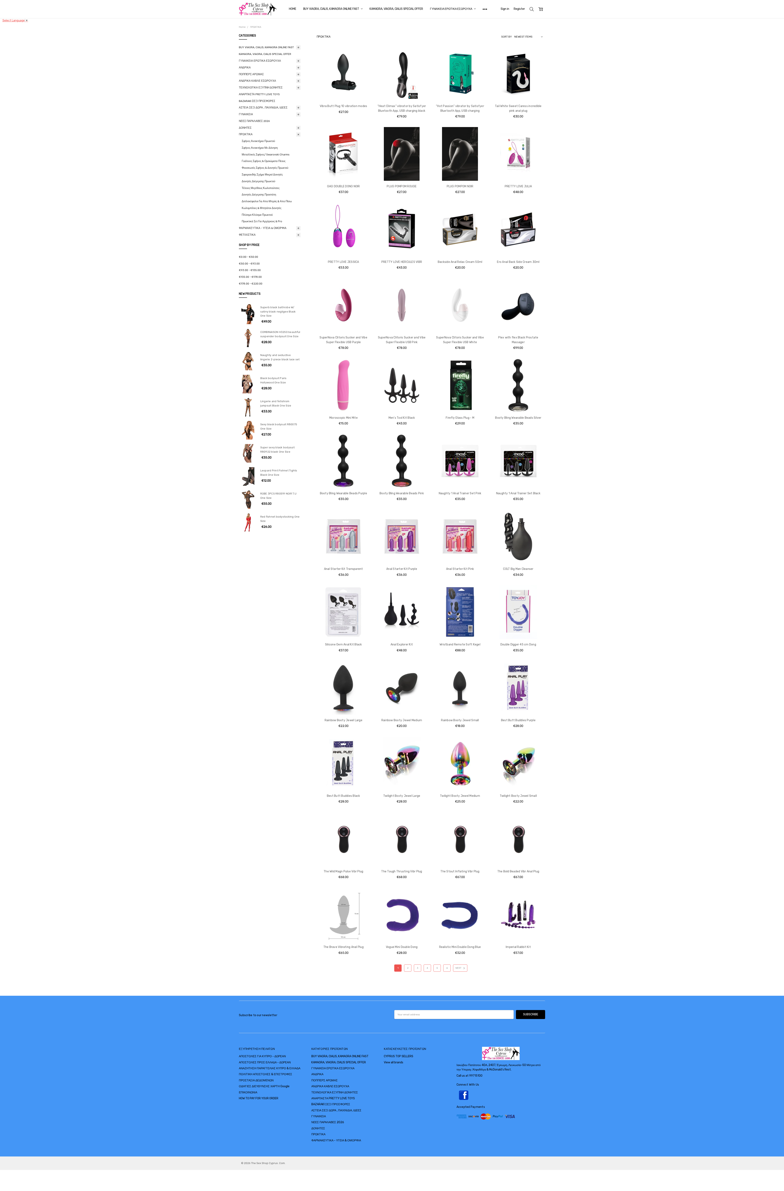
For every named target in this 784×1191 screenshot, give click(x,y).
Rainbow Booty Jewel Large (343, 720)
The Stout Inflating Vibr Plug (459, 871)
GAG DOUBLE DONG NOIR (343, 186)
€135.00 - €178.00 (250, 276)
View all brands (393, 1062)
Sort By (506, 36)
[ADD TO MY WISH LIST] (363, 60)
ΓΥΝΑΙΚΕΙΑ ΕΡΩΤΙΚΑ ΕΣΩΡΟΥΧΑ (451, 9)
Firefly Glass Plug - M (460, 418)
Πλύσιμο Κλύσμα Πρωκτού (257, 214)
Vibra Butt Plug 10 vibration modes (343, 106)
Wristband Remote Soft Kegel (460, 644)
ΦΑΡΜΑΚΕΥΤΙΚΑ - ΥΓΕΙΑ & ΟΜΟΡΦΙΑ (262, 228)
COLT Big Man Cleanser (518, 569)
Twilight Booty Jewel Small (518, 796)
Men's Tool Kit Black (402, 418)
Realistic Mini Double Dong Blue (460, 947)
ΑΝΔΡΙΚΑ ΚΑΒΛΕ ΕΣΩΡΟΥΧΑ (257, 80)
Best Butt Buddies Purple (518, 720)
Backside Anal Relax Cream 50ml (460, 262)
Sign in (505, 9)
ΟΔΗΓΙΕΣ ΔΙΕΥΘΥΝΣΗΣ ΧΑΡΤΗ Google (264, 1086)
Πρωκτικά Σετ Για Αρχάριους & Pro (262, 221)
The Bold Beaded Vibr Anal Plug (518, 871)
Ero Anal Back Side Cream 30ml (518, 262)
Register (519, 9)
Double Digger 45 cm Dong (518, 644)
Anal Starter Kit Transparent (343, 569)
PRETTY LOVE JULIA (518, 186)
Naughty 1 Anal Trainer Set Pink (460, 493)
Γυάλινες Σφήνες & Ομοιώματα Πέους (263, 161)
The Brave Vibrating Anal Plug (343, 947)
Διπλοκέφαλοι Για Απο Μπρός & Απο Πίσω (267, 201)
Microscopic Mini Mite (343, 418)
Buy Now (343, 92)
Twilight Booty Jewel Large (401, 796)
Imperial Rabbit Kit (518, 947)
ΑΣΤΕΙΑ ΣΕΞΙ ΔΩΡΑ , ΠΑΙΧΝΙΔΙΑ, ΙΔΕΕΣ (263, 107)
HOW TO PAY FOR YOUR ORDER (258, 1098)
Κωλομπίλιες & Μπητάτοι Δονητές (261, 208)
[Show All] (485, 9)
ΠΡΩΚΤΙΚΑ (246, 134)
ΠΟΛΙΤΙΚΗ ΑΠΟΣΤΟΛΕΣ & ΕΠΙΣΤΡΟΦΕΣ (265, 1074)
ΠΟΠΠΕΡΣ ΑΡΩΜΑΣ (251, 74)
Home (292, 9)
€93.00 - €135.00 (250, 270)
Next (458, 968)
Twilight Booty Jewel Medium (460, 796)
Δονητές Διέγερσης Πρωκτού (258, 181)
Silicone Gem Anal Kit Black (343, 644)
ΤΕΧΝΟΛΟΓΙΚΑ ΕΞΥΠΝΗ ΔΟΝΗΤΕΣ (261, 87)
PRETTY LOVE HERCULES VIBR (401, 262)
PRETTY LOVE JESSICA (343, 262)
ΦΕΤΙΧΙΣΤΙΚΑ (247, 234)
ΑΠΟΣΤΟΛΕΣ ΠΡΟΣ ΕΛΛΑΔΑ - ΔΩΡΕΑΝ (265, 1062)
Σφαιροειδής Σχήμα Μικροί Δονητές (262, 174)
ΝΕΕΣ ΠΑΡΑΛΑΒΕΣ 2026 (254, 121)
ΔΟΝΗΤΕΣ (245, 127)
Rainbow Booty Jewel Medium (401, 720)
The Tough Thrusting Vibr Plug (401, 871)
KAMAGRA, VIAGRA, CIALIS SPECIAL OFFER (396, 9)
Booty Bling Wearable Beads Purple (343, 493)
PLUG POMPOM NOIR (460, 186)
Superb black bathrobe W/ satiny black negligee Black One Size (278, 311)
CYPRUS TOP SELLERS (398, 1056)
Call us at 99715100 (469, 1075)
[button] (501, 1095)
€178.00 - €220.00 (250, 283)
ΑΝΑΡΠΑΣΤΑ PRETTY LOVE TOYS (259, 94)
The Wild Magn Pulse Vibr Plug (343, 871)
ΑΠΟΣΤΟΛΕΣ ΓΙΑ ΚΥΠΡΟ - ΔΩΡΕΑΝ (262, 1056)
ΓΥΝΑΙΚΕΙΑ (246, 114)
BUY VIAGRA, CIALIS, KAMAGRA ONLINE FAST (331, 9)
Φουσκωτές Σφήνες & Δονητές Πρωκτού (265, 167)
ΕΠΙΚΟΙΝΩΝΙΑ (248, 1092)
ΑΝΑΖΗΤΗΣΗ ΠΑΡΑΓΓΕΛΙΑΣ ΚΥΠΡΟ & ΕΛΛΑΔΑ (269, 1068)
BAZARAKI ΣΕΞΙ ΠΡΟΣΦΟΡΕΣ (257, 101)
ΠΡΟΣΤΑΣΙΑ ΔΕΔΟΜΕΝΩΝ (256, 1080)
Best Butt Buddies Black (343, 796)
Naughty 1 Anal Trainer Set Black (518, 493)
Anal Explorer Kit (402, 644)
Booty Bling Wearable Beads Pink (402, 493)
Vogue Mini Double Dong (402, 947)
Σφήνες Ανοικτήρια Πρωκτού (258, 141)
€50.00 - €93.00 (249, 263)
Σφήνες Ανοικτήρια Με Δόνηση (260, 147)
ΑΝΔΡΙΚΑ (245, 67)
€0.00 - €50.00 (248, 256)
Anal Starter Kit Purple (401, 569)
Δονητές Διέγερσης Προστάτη (259, 194)
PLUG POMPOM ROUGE (401, 186)
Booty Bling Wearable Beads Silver (518, 418)
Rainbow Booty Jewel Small (460, 720)
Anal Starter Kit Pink (460, 569)
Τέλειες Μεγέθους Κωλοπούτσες (261, 188)
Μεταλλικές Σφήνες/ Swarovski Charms (266, 154)
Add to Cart (343, 83)
